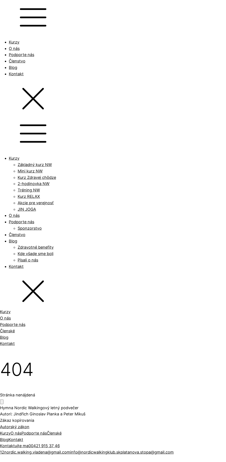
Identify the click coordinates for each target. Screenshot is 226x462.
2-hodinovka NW (33, 183)
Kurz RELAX (29, 196)
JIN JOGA (27, 209)
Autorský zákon (14, 426)
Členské (7, 331)
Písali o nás (28, 260)
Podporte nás (21, 54)
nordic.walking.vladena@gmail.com (37, 452)
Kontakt (16, 74)
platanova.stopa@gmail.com (147, 452)
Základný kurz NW (35, 164)
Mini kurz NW (30, 171)
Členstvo (17, 61)
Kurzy (14, 42)
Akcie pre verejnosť (36, 203)
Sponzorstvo (30, 228)
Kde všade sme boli (35, 253)
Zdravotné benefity (36, 247)
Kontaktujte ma (14, 445)
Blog (13, 67)
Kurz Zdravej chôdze (37, 177)
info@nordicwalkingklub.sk (95, 452)
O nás (14, 48)
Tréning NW (29, 190)
